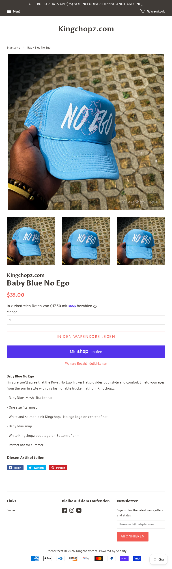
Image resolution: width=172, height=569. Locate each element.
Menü (16, 11)
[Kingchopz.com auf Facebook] (64, 511)
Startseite (13, 48)
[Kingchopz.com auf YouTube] (79, 511)
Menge (12, 312)
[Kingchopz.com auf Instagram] (71, 511)
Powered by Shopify (113, 551)
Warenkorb (155, 11)
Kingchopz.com (86, 29)
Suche (11, 510)
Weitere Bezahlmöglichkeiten (86, 363)
